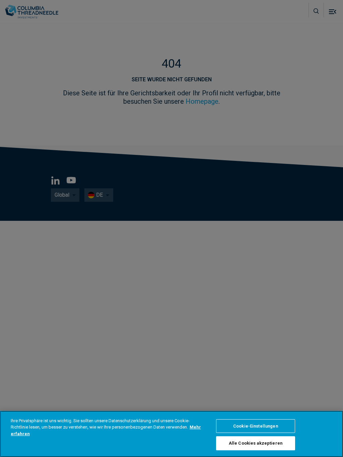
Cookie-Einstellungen (255, 426)
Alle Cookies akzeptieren (255, 443)
